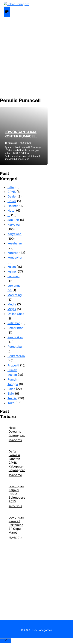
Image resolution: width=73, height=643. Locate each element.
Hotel (11, 210)
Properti (13, 365)
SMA (10, 393)
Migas (11, 309)
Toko (11, 403)
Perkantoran (16, 356)
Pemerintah (15, 328)
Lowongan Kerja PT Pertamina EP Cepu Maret (16, 525)
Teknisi (12, 398)
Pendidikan (15, 337)
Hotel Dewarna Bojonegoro (17, 431)
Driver (11, 201)
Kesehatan (14, 243)
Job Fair (13, 220)
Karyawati (14, 234)
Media (11, 304)
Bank (10, 187)
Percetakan (15, 346)
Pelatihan (13, 323)
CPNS (11, 192)
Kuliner (12, 271)
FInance (12, 206)
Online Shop (16, 314)
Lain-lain (13, 276)
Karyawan (14, 224)
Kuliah (11, 267)
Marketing (14, 295)
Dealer (12, 196)
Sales (11, 389)
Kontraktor (14, 257)
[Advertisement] (36, 57)
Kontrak (12, 253)
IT (8, 215)
